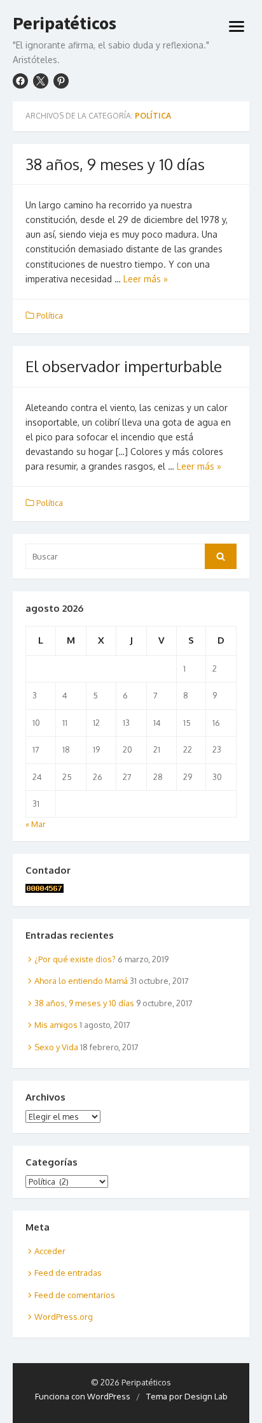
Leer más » (145, 278)
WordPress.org (63, 1316)
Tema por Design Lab (187, 1396)
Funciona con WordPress (82, 1396)
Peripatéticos (64, 23)
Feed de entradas (68, 1273)
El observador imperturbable (123, 366)
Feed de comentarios (74, 1295)
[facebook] (20, 81)
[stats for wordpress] (44, 890)
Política (49, 315)
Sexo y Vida (56, 1047)
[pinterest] (61, 81)
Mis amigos (56, 1025)
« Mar (35, 824)
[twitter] (40, 81)
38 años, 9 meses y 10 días (115, 164)
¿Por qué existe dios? (75, 959)
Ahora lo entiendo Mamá (81, 981)
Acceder (50, 1251)
